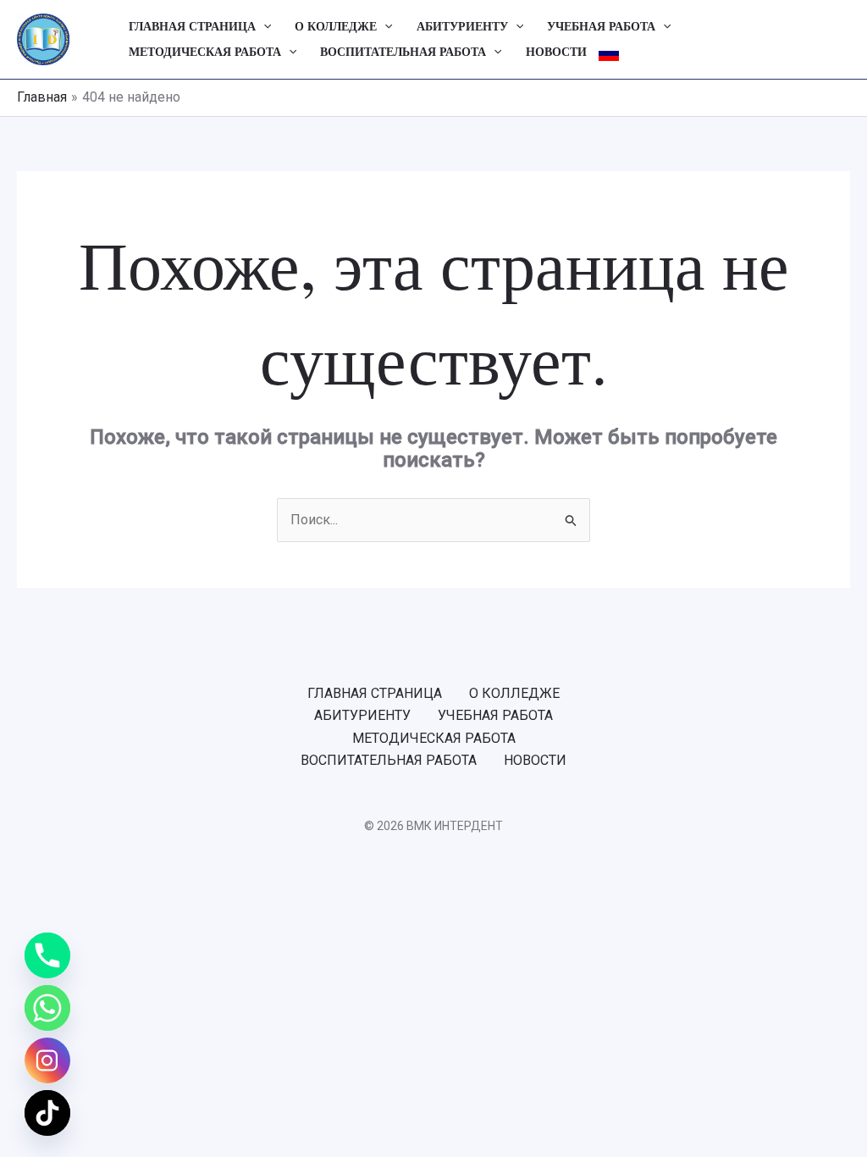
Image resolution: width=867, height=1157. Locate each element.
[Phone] (47, 955)
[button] (263, 27)
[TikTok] (47, 1113)
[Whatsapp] (47, 1008)
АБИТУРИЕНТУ (462, 26)
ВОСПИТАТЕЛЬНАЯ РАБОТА (403, 52)
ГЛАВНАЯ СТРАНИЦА (192, 26)
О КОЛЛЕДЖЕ (336, 26)
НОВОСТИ (556, 52)
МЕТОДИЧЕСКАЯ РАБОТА (205, 52)
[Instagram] (47, 1060)
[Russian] (609, 52)
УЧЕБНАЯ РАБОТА (601, 26)
